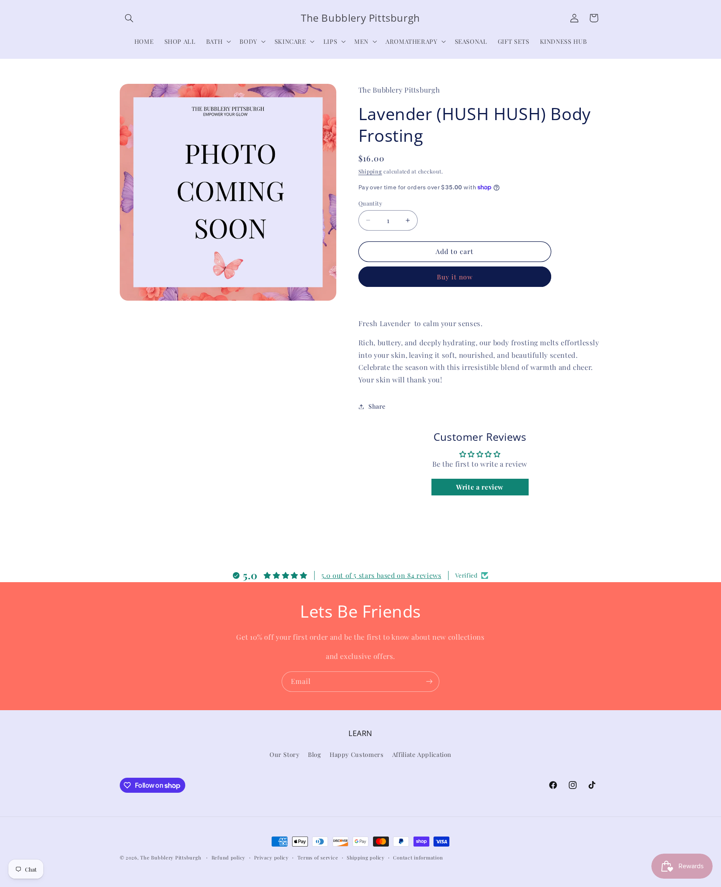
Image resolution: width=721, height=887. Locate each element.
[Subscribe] (429, 681)
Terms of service (317, 857)
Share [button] (377, 406)
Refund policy (229, 857)
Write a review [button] (480, 486)
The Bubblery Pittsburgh (170, 857)
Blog (314, 754)
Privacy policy (271, 857)
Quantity (370, 203)
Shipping (370, 171)
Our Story (285, 754)
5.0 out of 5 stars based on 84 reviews (381, 575)
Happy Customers (356, 754)
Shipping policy (366, 857)
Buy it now (455, 276)
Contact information (418, 857)
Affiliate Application (421, 754)
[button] (129, 18)
